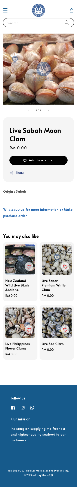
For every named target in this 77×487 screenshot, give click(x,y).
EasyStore (42, 475)
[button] (5, 10)
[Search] (67, 22)
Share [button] (20, 173)
